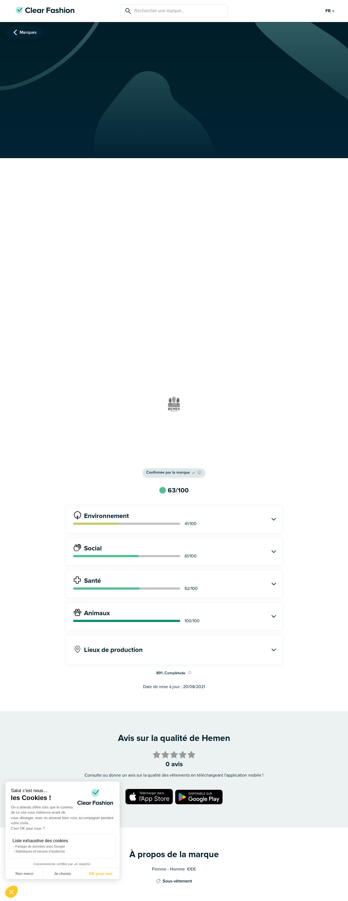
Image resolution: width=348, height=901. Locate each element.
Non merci (24, 873)
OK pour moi (100, 873)
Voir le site (174, 456)
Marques (28, 32)
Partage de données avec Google (40, 846)
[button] (11, 891)
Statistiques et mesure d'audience (40, 851)
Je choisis (62, 873)
